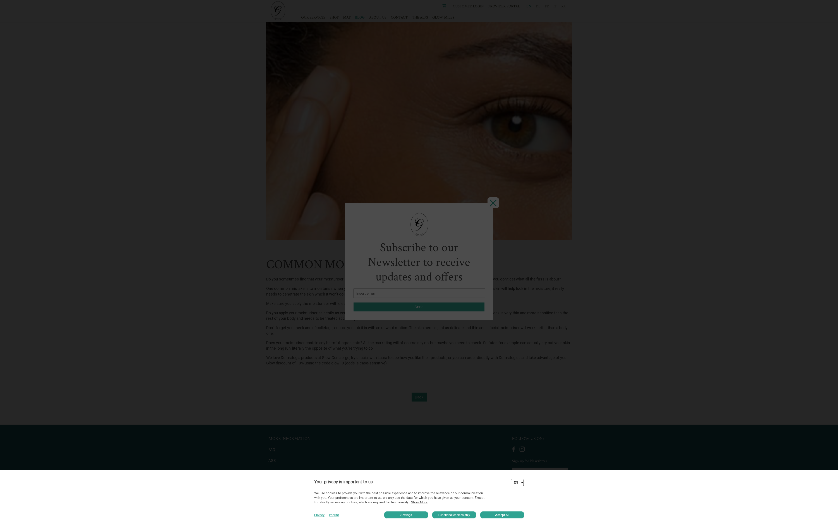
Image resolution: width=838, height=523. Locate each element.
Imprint (334, 515)
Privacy (319, 515)
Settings (406, 515)
